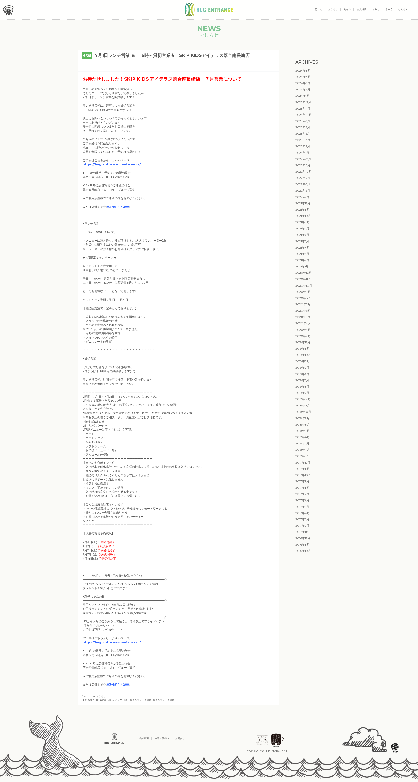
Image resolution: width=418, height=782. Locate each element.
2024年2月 (302, 89)
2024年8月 (303, 70)
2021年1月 (302, 266)
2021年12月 (302, 203)
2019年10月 (303, 355)
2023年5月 (302, 133)
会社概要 (144, 738)
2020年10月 (303, 285)
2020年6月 (303, 310)
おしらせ (333, 9)
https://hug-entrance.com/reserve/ (112, 164)
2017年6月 (302, 500)
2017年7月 (302, 494)
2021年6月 (302, 234)
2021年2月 (302, 260)
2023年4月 (302, 140)
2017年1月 (302, 532)
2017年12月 (302, 462)
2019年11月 (302, 348)
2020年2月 (303, 336)
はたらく (403, 9)
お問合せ (180, 738)
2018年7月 (302, 431)
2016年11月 (302, 544)
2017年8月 (302, 487)
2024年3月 (302, 83)
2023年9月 (302, 121)
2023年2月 (302, 146)
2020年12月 (303, 272)
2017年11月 (302, 469)
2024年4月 (303, 77)
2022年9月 (302, 178)
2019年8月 (302, 361)
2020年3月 (303, 330)
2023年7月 (302, 127)
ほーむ (318, 9)
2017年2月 (302, 525)
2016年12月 (302, 538)
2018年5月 (302, 443)
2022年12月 (303, 159)
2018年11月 (302, 405)
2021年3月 (302, 254)
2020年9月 (303, 292)
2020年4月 (303, 323)
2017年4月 (302, 513)
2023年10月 (303, 115)
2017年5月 (302, 507)
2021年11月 (302, 209)
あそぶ (347, 9)
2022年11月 (302, 165)
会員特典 (361, 9)
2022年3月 (302, 190)
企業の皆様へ (162, 738)
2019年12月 (302, 342)
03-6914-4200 (118, 206)
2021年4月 (302, 247)
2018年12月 (303, 399)
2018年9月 (302, 418)
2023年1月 (302, 153)
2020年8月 (303, 298)
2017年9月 (302, 481)
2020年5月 (302, 317)
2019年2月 (302, 393)
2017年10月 (303, 475)
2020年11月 (303, 279)
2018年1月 (302, 456)
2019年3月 (302, 386)
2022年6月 (302, 184)
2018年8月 (302, 424)
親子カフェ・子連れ (163, 699)
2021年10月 (303, 216)
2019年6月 (302, 374)
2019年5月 (302, 380)
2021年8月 (302, 222)
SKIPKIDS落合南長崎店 (101, 699)
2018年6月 (302, 437)
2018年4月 (302, 449)
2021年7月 (302, 228)
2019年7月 (302, 367)
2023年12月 (303, 102)
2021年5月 (302, 241)
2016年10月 (303, 551)
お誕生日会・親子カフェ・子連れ (133, 699)
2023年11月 (302, 108)
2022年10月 (303, 171)
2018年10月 (303, 411)
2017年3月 (302, 519)
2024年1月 (302, 95)
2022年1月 (302, 197)
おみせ (376, 9)
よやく (389, 9)
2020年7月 (303, 304)
